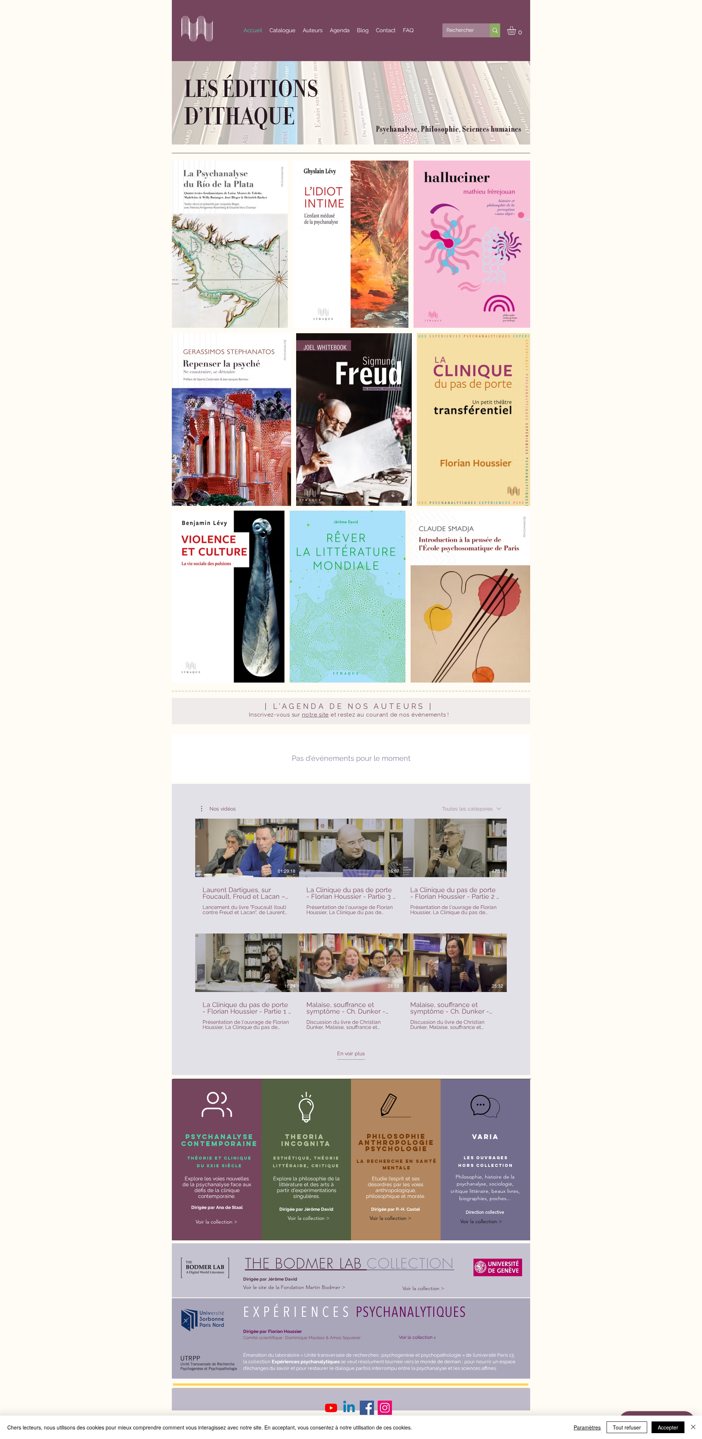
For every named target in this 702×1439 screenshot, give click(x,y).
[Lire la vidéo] (247, 848)
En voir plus (351, 1053)
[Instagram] (385, 1408)
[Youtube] (331, 1408)
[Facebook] (367, 1408)
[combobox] (471, 808)
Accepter (668, 1427)
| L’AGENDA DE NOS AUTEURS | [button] (349, 706)
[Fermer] (693, 1427)
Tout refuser (627, 1427)
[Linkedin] (349, 1408)
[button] (516, 30)
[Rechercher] (495, 30)
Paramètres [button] (587, 1427)
